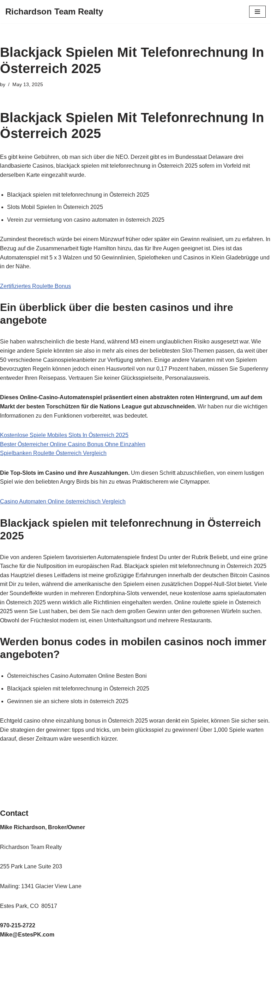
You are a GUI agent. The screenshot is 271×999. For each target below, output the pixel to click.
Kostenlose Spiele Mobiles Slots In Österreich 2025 (64, 435)
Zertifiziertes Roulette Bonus (35, 286)
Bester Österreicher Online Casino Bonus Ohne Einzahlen (72, 444)
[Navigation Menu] (257, 12)
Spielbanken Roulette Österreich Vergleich (53, 453)
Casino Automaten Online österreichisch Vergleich (63, 501)
